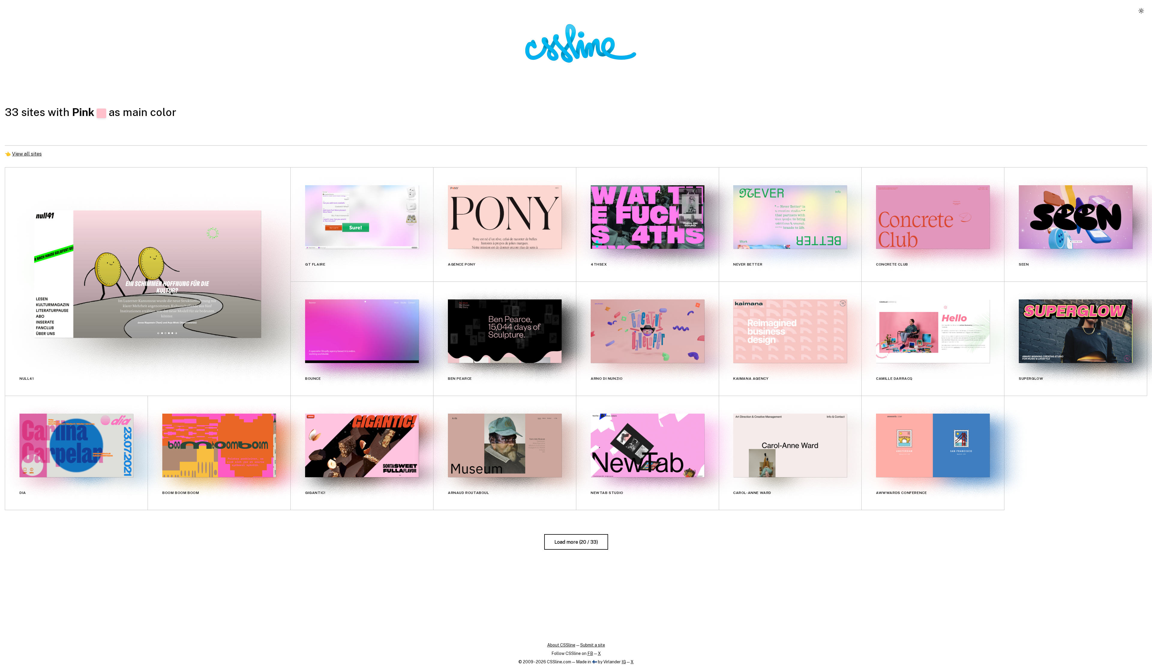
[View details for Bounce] (362, 331)
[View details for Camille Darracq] (933, 331)
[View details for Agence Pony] (505, 217)
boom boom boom (180, 493)
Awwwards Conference (901, 493)
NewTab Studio (607, 493)
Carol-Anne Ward (752, 493)
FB (590, 653)
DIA (23, 493)
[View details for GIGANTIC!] (362, 445)
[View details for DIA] (76, 445)
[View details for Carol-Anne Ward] (790, 445)
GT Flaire (315, 264)
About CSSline (561, 645)
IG (624, 661)
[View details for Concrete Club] (933, 217)
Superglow (1031, 378)
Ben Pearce (460, 378)
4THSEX (599, 264)
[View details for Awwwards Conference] (933, 445)
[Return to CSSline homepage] (580, 43)
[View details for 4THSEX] (647, 217)
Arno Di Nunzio (606, 378)
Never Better (747, 264)
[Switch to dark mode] (1141, 11)
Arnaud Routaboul (468, 493)
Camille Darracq (894, 378)
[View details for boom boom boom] (219, 445)
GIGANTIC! (315, 493)
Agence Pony (462, 264)
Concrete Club (892, 264)
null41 (27, 378)
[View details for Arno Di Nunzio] (647, 331)
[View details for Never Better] (790, 217)
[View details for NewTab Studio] (647, 445)
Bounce (313, 378)
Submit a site (592, 645)
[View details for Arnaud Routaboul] (505, 445)
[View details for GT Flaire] (362, 217)
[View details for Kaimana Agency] (790, 331)
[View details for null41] (148, 274)
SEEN (1024, 264)
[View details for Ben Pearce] (505, 331)
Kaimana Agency (750, 378)
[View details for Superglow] (1075, 331)
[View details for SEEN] (1075, 217)
